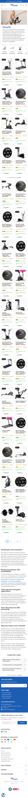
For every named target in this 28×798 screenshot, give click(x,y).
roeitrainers (19, 579)
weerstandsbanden (21, 583)
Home (2, 8)
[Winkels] (21, 5)
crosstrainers (12, 579)
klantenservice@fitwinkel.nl (9, 709)
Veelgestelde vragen (5, 761)
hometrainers (4, 579)
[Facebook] (1, 731)
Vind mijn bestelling (6, 692)
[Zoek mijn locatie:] (18, 5)
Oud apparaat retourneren (7, 759)
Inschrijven (22, 722)
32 (17, 541)
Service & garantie (6, 698)
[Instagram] (4, 731)
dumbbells (18, 581)
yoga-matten (11, 583)
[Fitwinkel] (14, 779)
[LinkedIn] (6, 731)
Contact (3, 751)
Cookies (22, 781)
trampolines (4, 583)
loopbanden (4, 581)
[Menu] (2, 5)
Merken (6, 8)
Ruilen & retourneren (7, 696)
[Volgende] (20, 541)
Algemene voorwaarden (8, 781)
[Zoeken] (5, 5)
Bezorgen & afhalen (6, 694)
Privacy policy (17, 781)
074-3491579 (5, 707)
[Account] (23, 5)
